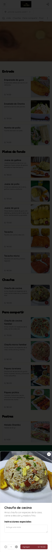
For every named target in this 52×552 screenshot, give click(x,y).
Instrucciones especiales (17, 521)
